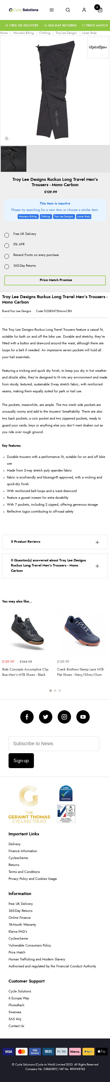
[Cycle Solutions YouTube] (83, 717)
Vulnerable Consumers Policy (30, 945)
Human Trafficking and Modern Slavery (37, 959)
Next (103, 652)
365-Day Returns (62, 25)
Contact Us (16, 1026)
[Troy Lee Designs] (98, 47)
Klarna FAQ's (18, 931)
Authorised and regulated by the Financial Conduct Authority (52, 966)
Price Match (97, 25)
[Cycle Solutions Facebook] (27, 717)
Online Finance (20, 918)
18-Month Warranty (22, 925)
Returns (14, 865)
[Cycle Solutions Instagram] (64, 717)
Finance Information (23, 851)
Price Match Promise (56, 280)
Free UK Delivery (24, 25)
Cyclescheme (18, 858)
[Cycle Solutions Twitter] (45, 717)
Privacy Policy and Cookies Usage (33, 879)
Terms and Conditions (24, 872)
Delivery (15, 844)
